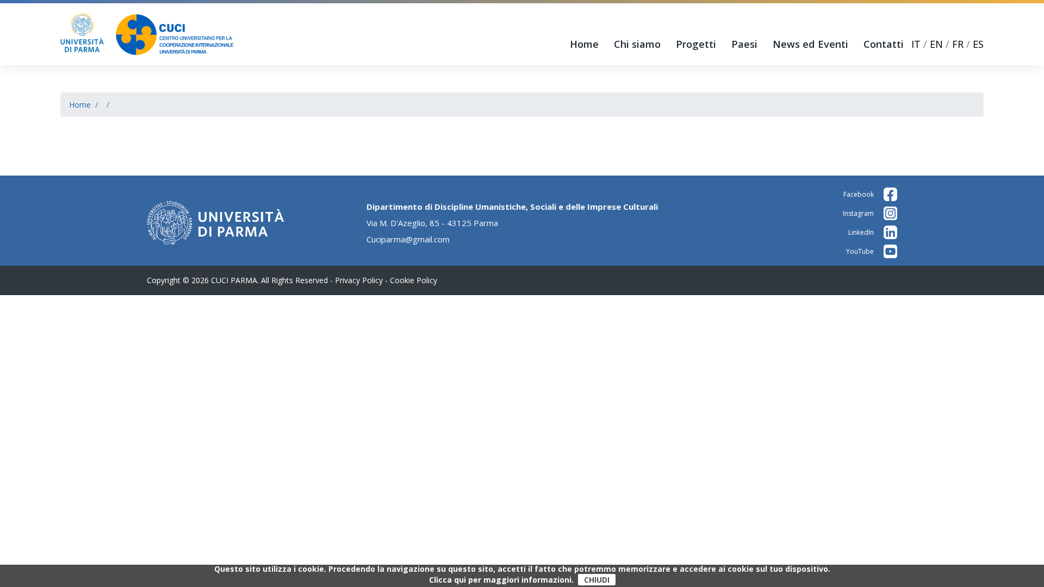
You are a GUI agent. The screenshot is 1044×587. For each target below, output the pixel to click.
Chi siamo (637, 44)
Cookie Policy (413, 280)
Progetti (696, 44)
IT (916, 44)
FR (958, 44)
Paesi (744, 44)
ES (978, 44)
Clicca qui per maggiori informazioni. (501, 580)
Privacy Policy (359, 280)
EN (936, 44)
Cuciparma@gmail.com (408, 239)
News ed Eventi (810, 44)
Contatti (883, 44)
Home (584, 44)
